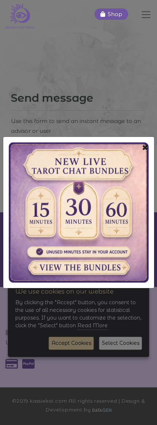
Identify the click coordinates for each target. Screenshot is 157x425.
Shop (115, 14)
